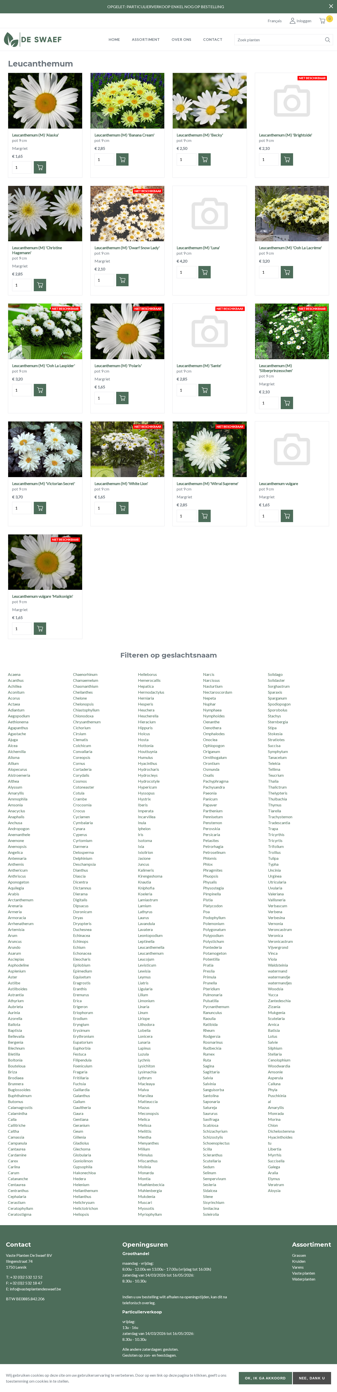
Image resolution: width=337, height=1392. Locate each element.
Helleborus (147, 674)
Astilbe (14, 982)
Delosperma (83, 852)
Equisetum (82, 976)
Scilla (207, 1149)
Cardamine (17, 1154)
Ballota (14, 1024)
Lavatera (145, 929)
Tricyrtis (275, 840)
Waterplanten (303, 1279)
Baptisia (15, 1030)
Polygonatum (214, 929)
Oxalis (208, 775)
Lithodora (146, 1024)
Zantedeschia (279, 1000)
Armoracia (17, 917)
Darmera (80, 846)
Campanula (17, 1143)
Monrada (276, 1113)
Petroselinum (214, 852)
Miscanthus (148, 1160)
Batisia (274, 1030)
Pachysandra (214, 787)
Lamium (144, 905)
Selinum (209, 1172)
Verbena (275, 911)
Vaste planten (303, 1273)
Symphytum (278, 751)
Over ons (181, 39)
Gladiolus (81, 1143)
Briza (12, 1071)
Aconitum (16, 692)
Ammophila (17, 798)
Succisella (276, 1160)
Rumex (209, 1054)
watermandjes (280, 982)
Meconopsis (148, 1113)
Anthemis (16, 864)
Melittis (144, 1131)
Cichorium (82, 727)
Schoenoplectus (216, 1143)
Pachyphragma (215, 781)
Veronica (275, 935)
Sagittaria (211, 1071)
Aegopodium (19, 715)
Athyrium (16, 1000)
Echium (79, 947)
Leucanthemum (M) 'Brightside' (285, 135)
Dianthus (80, 870)
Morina (274, 1119)
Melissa (144, 1125)
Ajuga (13, 739)
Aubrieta (15, 1006)
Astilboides (17, 988)
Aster (12, 976)
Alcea (13, 745)
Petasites (211, 840)
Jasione (144, 858)
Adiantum (16, 709)
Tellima (274, 769)
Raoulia (209, 1018)
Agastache (17, 733)
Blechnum (16, 1048)
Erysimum (81, 1030)
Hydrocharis (148, 769)
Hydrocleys (148, 775)
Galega (274, 1166)
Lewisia (144, 971)
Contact (213, 39)
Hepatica (146, 686)
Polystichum (213, 941)
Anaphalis (16, 816)
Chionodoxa (83, 715)
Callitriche (16, 1125)
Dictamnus (82, 887)
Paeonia (210, 793)
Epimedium (82, 971)
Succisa (274, 745)
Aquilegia (16, 887)
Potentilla (211, 959)
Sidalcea (210, 1190)
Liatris (143, 982)
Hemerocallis (149, 680)
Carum (13, 1172)
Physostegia (213, 887)
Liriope (144, 1018)
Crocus (79, 810)
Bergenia (15, 1042)
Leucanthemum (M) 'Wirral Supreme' (207, 483)
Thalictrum (277, 787)
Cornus (79, 763)
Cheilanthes (83, 692)
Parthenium (213, 810)
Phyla (272, 1089)
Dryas (78, 917)
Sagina (208, 1065)
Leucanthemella (151, 947)
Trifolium (276, 846)
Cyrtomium (82, 840)
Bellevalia (16, 1036)
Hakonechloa (84, 1172)
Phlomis (210, 858)
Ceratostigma (19, 1214)
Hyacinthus (147, 763)
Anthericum (18, 870)
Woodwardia (279, 1065)
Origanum (211, 751)
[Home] (50, 39)
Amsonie (275, 1071)
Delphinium (82, 858)
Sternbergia (278, 721)
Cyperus (80, 834)
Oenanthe (211, 721)
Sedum (208, 1166)
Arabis (13, 893)
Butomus (15, 1101)
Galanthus (81, 1095)
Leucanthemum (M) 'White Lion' (121, 483)
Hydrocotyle (149, 781)
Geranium (81, 1125)
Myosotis (146, 1208)
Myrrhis (274, 1154)
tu (269, 1143)
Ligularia (145, 988)
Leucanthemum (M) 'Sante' (199, 365)
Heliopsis (81, 1214)
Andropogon (18, 828)
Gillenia (79, 1137)
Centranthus (18, 1190)
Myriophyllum (150, 1214)
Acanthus (16, 680)
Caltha (13, 1131)
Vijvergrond (278, 947)
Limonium (146, 1000)
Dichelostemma (281, 1131)
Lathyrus (145, 911)
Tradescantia (279, 822)
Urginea (274, 876)
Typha (273, 864)
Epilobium (81, 965)
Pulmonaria (212, 994)
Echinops (80, 941)
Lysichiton (146, 1065)
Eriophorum (83, 1012)
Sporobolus (277, 709)
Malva (143, 1089)
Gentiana (80, 1119)
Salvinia (209, 1083)
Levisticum (147, 965)
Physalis (210, 882)
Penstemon (212, 822)
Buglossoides (19, 1089)
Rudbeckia (212, 1048)
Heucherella (148, 715)
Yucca (273, 994)
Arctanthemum (20, 899)
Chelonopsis (83, 704)
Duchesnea (82, 929)
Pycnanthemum (216, 1006)
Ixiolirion (145, 852)
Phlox (208, 864)
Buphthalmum (20, 1095)
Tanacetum (277, 757)
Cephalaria (17, 1196)
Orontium (211, 763)
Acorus (14, 698)
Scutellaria (212, 1160)
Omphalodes (214, 733)
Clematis (80, 739)
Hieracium (147, 721)
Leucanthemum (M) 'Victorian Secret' (43, 483)
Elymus (274, 1178)
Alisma (13, 757)
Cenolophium (279, 1060)
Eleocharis (82, 959)
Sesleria (209, 1184)
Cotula (78, 793)
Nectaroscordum (217, 692)
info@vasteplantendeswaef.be (35, 1288)
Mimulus (145, 1154)
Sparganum (277, 698)
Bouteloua (16, 1065)
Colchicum (82, 745)
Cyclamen (81, 816)
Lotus (272, 1036)
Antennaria (17, 858)
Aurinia (14, 1012)
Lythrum (145, 1077)
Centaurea (16, 1184)
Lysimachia (147, 1071)
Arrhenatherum (21, 923)
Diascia (79, 876)
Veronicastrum (280, 941)
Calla (12, 1119)
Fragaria (80, 1071)
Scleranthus (213, 1154)
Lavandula (146, 923)
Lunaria (144, 1042)
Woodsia (275, 988)
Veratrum (276, 1184)
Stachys (274, 715)
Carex (13, 1160)
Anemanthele (19, 834)
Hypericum (147, 787)
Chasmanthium (85, 686)
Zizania (274, 1006)
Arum (12, 935)
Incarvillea (146, 816)
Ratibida (210, 1024)
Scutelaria (276, 1018)
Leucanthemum (151, 953)
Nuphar (209, 704)
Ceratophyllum (20, 1208)
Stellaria (275, 1054)
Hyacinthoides (280, 1137)
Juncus (143, 864)
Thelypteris (277, 793)
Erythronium (83, 1036)
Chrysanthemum (87, 721)
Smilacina (211, 1208)
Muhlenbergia (150, 1190)
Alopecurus (17, 769)
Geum (78, 1131)
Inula (142, 822)
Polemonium (213, 923)
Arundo (14, 947)
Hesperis (145, 704)
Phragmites (213, 870)
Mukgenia (276, 1012)
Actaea (14, 704)
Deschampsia (84, 864)
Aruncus (15, 941)
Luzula (143, 1054)
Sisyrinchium (213, 1202)
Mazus (144, 1107)
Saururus (210, 1113)
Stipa (272, 727)
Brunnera (15, 1083)
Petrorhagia (213, 846)
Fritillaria (81, 1077)
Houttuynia (147, 751)
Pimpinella (212, 893)
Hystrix (144, 798)
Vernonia (275, 923)
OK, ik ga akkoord (265, 1378)
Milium (144, 1149)
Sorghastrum (279, 686)
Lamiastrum (148, 899)
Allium (13, 763)
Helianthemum (85, 1190)
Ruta (207, 1060)
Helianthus (82, 1196)
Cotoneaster (83, 787)
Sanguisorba (213, 1089)
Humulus (145, 757)
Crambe (80, 798)
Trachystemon (280, 816)
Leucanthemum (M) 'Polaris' (118, 365)
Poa (206, 911)
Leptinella (146, 941)
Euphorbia (82, 1048)
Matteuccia (148, 1101)
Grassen (299, 1255)
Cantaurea (16, 1149)
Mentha (144, 1137)
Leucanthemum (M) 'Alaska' (35, 135)
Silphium (275, 1048)
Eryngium (81, 1024)
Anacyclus (16, 810)
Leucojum (146, 959)
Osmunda (211, 769)
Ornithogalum (215, 757)
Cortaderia (82, 769)
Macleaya (146, 1083)
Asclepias (16, 959)
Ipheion (144, 828)
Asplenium (17, 971)
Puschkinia (277, 1095)
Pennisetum (213, 816)
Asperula (275, 1077)
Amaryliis (276, 1107)
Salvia (208, 1077)
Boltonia (15, 1060)
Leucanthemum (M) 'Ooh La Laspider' (43, 365)
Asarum (14, 953)
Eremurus (81, 994)
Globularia (82, 1154)
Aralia (273, 1172)
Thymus (274, 804)
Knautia (144, 882)
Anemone (16, 840)
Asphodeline (18, 965)
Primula (209, 976)
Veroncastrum (280, 929)
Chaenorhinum (85, 674)
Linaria (143, 1006)
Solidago (275, 674)
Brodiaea (15, 1077)
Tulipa (273, 858)
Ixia (141, 846)
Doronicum (82, 911)
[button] (327, 39)
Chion (273, 1125)
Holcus (144, 733)
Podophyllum (214, 917)
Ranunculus (212, 1012)
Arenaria (15, 905)
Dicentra (80, 882)
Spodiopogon (279, 704)
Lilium (143, 994)
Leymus (144, 976)
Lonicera (145, 1036)
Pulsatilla (211, 1000)
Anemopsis (17, 846)
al (269, 1101)
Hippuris (145, 727)
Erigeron (80, 1006)
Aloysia (274, 1190)
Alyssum (15, 787)
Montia (144, 1178)
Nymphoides (214, 715)
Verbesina (276, 917)
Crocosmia (82, 804)
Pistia (208, 899)
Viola (272, 959)
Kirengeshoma (150, 876)
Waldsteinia (278, 965)
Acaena (14, 674)
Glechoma (81, 1149)
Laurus (143, 917)
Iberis (143, 804)
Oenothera (212, 727)
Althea (13, 781)
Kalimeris (146, 870)
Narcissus (211, 680)
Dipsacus (81, 905)
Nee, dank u (312, 1378)
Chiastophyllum (86, 709)
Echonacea (82, 953)
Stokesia (275, 733)
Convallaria (82, 751)
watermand (277, 971)
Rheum (209, 1030)
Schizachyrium (215, 1131)
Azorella (15, 1018)
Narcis (208, 674)
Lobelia (144, 1030)
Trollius (274, 852)
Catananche (18, 1178)
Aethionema (18, 721)
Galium (79, 1101)
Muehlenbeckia (151, 1184)
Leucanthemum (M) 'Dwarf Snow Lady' (127, 247)
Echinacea (81, 935)
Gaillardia (81, 1089)
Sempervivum (214, 1178)
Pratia (208, 965)
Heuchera (146, 709)
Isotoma (145, 840)
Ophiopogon (214, 745)
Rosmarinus (213, 1042)
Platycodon (213, 905)
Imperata (145, 810)
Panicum (210, 798)
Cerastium (16, 1202)
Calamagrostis (20, 1107)
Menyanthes (148, 1143)
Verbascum (277, 905)
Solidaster (276, 680)
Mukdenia (146, 1196)
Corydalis (81, 775)
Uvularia (275, 887)
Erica (77, 1000)
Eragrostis (82, 982)
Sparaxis (275, 692)
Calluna (274, 1083)
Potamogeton (214, 953)
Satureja (210, 1107)
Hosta (143, 739)
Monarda (146, 1172)
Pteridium (211, 988)
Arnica (273, 1024)
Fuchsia (79, 1083)
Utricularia (277, 882)
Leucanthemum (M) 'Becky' (200, 135)
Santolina (211, 1095)
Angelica (15, 852)
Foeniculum (82, 1065)
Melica (144, 1119)
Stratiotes (276, 739)
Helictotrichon (85, 1208)
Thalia (273, 781)
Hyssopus (146, 793)
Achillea (14, 686)
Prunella (210, 982)
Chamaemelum (85, 680)
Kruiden (298, 1261)
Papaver (210, 804)
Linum (143, 1012)
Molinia (144, 1166)
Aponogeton (18, 882)
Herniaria (146, 698)
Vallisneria (276, 899)
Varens (298, 1267)
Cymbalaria (83, 822)
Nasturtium (213, 686)
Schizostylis (213, 1137)
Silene (208, 1196)
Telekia (274, 763)
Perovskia (211, 828)
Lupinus (144, 1048)
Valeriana (276, 893)
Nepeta (209, 698)
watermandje (279, 976)
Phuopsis (210, 876)
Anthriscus (17, 876)
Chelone (80, 698)
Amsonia (15, 804)
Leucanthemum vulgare (278, 483)
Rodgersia (211, 1036)
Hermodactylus (151, 692)
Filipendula (82, 1060)
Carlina (14, 1166)
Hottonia (145, 745)
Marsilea (145, 1095)
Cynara (79, 828)
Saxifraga (211, 1119)
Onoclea (210, 739)
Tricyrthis (276, 834)
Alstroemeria (19, 775)
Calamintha (17, 1113)
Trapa (273, 828)
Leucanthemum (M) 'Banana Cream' (124, 135)
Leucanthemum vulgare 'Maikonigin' (42, 596)
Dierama (80, 893)
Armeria (15, 911)
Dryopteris (82, 923)
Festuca (79, 1054)
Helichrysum (83, 1202)
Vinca (273, 953)
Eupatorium (83, 1042)
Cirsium (79, 733)
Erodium (80, 1018)
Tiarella (274, 810)
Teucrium (276, 775)
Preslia (209, 971)
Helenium (81, 1184)
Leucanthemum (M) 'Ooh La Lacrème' (290, 247)
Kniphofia (146, 887)
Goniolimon (83, 1160)
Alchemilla (17, 751)
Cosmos (80, 781)
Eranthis (80, 988)
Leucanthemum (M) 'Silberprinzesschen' (276, 368)
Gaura (78, 1113)
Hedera (79, 1178)
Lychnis (144, 1060)
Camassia (16, 1137)
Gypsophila (82, 1166)
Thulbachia (277, 798)
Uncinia (274, 870)
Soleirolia (211, 1214)
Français (275, 20)
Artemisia (16, 929)
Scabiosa (210, 1125)
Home (114, 39)
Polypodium (213, 935)
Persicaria (211, 834)
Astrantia (16, 994)
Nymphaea (212, 709)
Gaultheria (82, 1107)
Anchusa (15, 822)
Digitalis (80, 899)
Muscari (145, 1202)
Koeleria (145, 893)
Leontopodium (150, 935)
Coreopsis (81, 757)
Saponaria (211, 1101)
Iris (140, 834)
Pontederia (212, 947)
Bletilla (14, 1054)
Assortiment (146, 39)
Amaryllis (16, 793)
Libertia (274, 1149)
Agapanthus (18, 727)
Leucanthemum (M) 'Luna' (198, 247)
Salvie (273, 1042)
